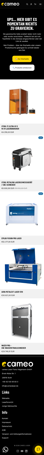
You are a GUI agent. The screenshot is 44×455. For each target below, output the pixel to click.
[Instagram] (17, 451)
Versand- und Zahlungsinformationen (17, 434)
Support (5, 438)
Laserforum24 (7, 402)
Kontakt (5, 418)
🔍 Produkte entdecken (22, 68)
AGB (4, 430)
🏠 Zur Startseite (22, 59)
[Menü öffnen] (40, 4)
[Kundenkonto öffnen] (31, 4)
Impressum (6, 422)
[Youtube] (22, 451)
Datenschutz (7, 426)
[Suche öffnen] (27, 4)
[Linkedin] (26, 451)
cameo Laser (25, 445)
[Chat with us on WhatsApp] (5, 450)
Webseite (5, 398)
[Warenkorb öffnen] (35, 4)
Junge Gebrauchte (9, 406)
